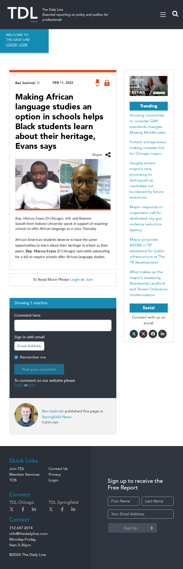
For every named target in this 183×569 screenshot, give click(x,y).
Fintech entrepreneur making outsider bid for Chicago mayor (148, 147)
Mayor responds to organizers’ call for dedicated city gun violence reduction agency (146, 218)
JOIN (23, 45)
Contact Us (58, 468)
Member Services (24, 474)
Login (75, 279)
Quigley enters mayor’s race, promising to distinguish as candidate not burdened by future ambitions (146, 180)
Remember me (33, 357)
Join (89, 279)
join (32, 385)
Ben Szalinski (25, 83)
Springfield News (56, 417)
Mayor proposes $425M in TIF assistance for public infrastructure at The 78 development (147, 251)
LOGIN (11, 45)
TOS (13, 480)
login (18, 385)
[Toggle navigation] (163, 14)
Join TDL (17, 468)
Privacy (55, 474)
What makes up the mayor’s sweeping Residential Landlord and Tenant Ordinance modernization (149, 283)
